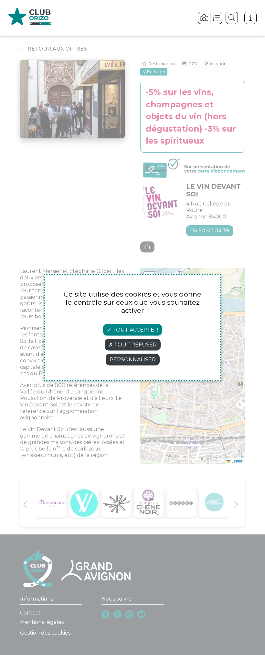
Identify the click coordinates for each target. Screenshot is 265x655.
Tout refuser (135, 344)
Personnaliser (133, 359)
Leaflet (236, 460)
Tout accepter (134, 329)
